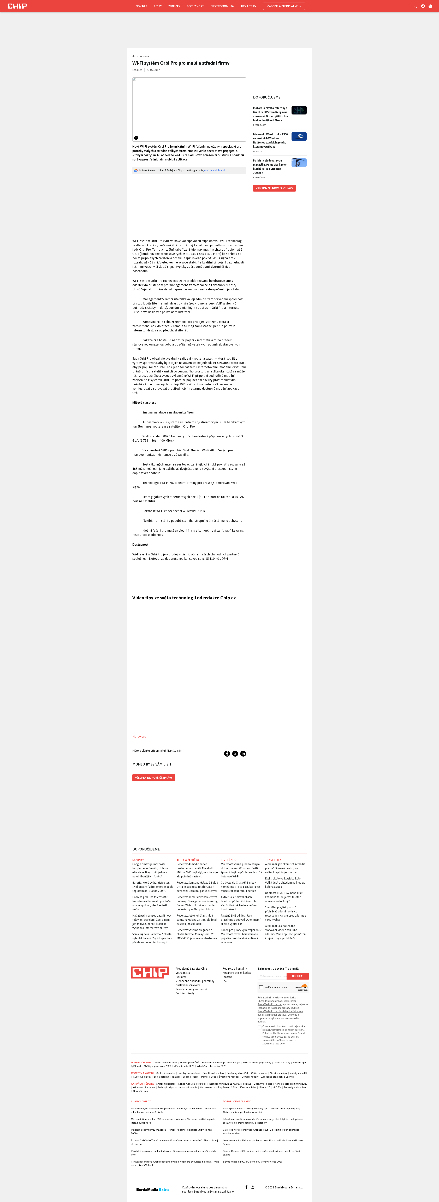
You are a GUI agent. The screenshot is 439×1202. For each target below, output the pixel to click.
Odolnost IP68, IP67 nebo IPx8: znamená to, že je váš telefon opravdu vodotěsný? (284, 897)
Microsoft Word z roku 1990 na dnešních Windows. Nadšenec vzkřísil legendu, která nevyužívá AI (270, 140)
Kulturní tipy (299, 1062)
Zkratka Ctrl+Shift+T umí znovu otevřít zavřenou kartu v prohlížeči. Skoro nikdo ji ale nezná (174, 1142)
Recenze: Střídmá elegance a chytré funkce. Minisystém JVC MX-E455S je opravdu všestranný (197, 934)
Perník (204, 1076)
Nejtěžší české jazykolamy (257, 1062)
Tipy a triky (248, 6)
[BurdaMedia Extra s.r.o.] (150, 973)
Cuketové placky (142, 1076)
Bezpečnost (195, 6)
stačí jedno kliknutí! (214, 170)
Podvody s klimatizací (295, 1087)
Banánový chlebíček (237, 1073)
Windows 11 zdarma (144, 1087)
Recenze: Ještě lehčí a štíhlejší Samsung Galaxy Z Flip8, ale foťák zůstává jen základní (197, 919)
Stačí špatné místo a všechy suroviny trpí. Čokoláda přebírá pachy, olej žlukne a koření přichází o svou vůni (261, 1110)
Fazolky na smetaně (189, 1073)
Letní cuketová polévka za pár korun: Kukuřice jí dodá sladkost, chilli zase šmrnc (263, 1142)
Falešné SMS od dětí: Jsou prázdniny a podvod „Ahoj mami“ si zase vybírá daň (241, 919)
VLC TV (277, 1087)
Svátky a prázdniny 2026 (157, 1066)
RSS (225, 980)
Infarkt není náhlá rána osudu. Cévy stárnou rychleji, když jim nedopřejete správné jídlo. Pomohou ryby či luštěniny (263, 1121)
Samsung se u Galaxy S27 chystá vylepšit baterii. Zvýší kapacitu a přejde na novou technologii (152, 938)
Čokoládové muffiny (213, 1073)
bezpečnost (229, 859)
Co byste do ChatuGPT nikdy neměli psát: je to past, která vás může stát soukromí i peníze (240, 886)
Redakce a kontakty (235, 968)
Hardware (139, 736)
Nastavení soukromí (188, 985)
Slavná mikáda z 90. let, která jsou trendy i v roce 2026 (252, 1161)
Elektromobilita (222, 6)
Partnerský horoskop (213, 1062)
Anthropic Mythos (167, 1087)
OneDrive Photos (263, 1083)
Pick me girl (233, 1062)
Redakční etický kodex (237, 972)
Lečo (213, 1076)
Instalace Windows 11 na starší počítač (230, 1083)
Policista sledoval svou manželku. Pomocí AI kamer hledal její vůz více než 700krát (270, 166)
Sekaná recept (190, 1076)
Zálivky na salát (298, 1073)
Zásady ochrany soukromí (191, 989)
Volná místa (183, 972)
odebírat (298, 976)
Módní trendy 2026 (184, 1066)
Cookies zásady (185, 993)
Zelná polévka (161, 1076)
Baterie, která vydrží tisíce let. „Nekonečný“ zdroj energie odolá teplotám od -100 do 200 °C (152, 886)
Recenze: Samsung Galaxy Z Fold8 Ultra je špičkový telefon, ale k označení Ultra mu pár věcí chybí (197, 886)
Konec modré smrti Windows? (291, 1083)
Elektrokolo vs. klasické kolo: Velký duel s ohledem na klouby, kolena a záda (285, 882)
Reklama (181, 976)
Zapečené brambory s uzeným (277, 1076)
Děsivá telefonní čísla (165, 1062)
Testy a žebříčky (188, 859)
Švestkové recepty (229, 1076)
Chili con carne (259, 1073)
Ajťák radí (136, 1066)
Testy (158, 6)
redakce (137, 69)
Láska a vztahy (282, 1062)
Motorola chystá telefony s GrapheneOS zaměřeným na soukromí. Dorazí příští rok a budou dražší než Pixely (270, 114)
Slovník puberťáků (189, 1062)
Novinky (141, 6)
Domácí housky (250, 1076)
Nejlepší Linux (140, 1091)
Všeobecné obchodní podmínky (195, 980)
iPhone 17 (264, 1087)
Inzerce (227, 976)
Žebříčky (174, 6)
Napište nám (174, 750)
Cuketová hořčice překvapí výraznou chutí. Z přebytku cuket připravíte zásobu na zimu (261, 1131)
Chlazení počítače (166, 1083)
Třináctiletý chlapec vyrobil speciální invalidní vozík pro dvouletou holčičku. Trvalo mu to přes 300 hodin (175, 1163)
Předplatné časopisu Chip (191, 968)
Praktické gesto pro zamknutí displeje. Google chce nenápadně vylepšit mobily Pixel (173, 1153)
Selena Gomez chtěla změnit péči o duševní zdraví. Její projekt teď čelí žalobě (261, 1153)
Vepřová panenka (165, 1073)
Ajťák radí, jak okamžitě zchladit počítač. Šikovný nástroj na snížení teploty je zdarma (285, 868)
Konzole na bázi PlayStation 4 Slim (219, 1087)
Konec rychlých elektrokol (192, 1083)
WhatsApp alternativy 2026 (211, 1066)
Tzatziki (176, 1076)
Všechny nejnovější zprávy (153, 777)
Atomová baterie (188, 1087)
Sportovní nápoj (278, 1073)
